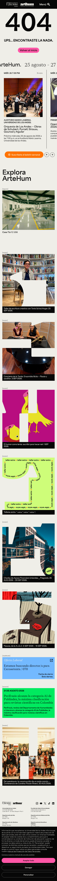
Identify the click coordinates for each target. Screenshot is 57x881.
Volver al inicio (28, 50)
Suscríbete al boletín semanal (25, 154)
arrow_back (47, 154)
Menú (42, 4)
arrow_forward (52, 154)
